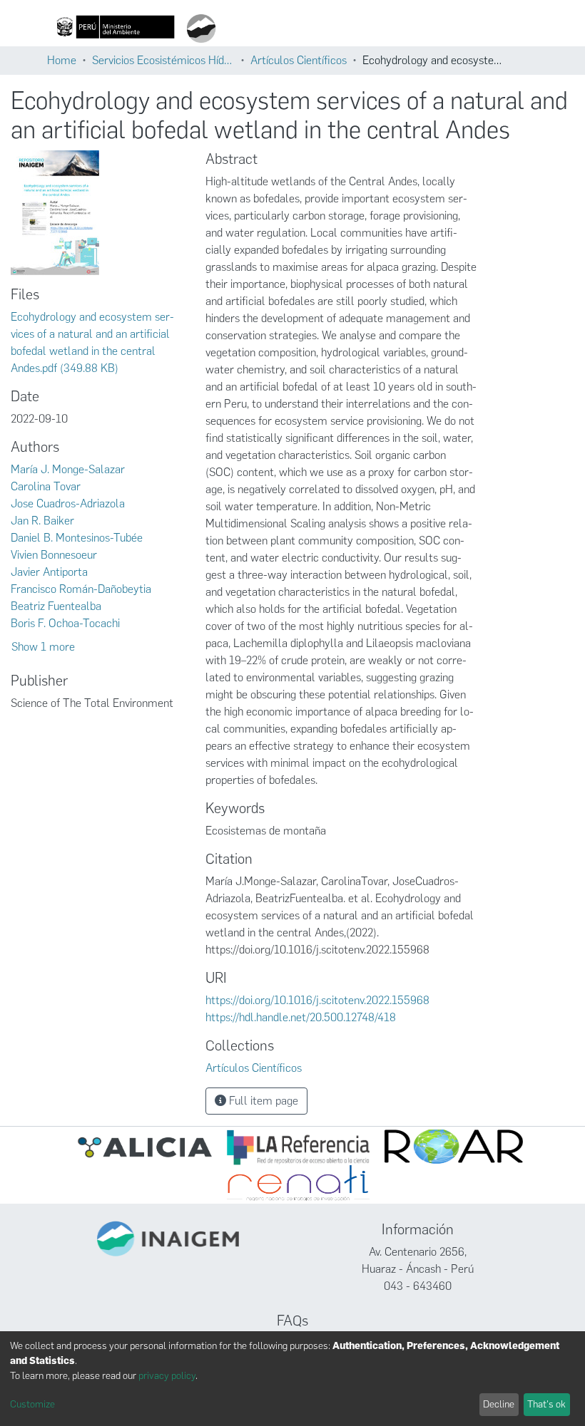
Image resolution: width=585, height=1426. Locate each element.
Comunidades (355, 28)
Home (61, 60)
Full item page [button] (262, 1100)
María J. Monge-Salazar (68, 469)
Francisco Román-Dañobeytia (81, 589)
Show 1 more (43, 646)
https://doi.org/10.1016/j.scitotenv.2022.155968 (317, 1000)
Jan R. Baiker (42, 520)
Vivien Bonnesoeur (54, 555)
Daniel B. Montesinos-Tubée (77, 537)
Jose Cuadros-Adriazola (68, 503)
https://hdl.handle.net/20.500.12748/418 (300, 1017)
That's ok (546, 1404)
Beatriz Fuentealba (56, 606)
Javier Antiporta (49, 572)
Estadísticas (519, 28)
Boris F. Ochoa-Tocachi (65, 623)
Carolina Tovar (46, 486)
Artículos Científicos (298, 60)
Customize (32, 1404)
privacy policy (166, 1376)
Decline (498, 1404)
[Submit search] (309, 28)
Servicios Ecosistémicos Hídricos (163, 60)
